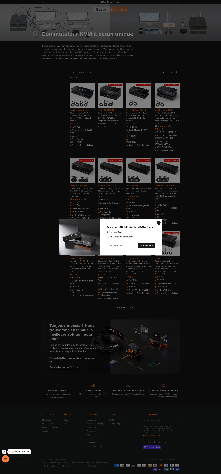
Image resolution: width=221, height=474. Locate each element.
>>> (123, 232)
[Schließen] (158, 222)
